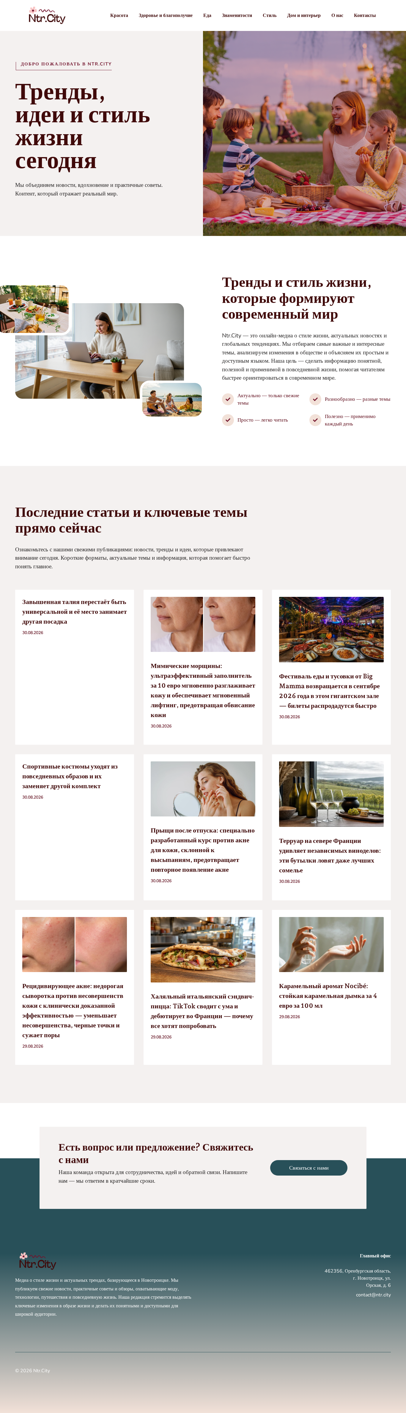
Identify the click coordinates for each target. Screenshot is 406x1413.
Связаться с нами (309, 1167)
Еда (207, 15)
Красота (119, 15)
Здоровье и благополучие (166, 15)
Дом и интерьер (304, 15)
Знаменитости (237, 15)
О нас (337, 15)
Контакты (365, 15)
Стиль (269, 15)
